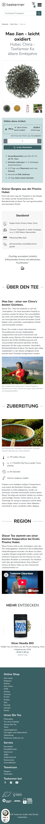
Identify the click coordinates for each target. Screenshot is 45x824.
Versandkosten (36, 136)
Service (8, 743)
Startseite (5, 24)
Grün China (14, 24)
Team (6, 727)
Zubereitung (8, 735)
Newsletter (8, 746)
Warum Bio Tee (10, 724)
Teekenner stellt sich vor (14, 738)
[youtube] (18, 782)
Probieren (8, 681)
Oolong (7, 691)
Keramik (7, 705)
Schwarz (7, 694)
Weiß (6, 689)
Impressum (8, 752)
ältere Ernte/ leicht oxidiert (20, 128)
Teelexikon (8, 774)
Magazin (7, 771)
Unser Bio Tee (12, 715)
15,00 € (35, 128)
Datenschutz (9, 760)
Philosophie (8, 719)
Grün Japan (8, 678)
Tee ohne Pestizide (11, 721)
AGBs (6, 754)
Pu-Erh (6, 697)
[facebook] (6, 782)
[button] (3, 630)
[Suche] (38, 13)
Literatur (7, 708)
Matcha (7, 683)
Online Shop (12, 674)
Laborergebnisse (10, 730)
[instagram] (12, 782)
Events (6, 710)
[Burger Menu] (39, 5)
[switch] (5, 820)
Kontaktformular (10, 749)
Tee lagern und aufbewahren (15, 732)
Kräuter (7, 699)
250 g (10, 129)
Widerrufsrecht (10, 757)
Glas (5, 702)
